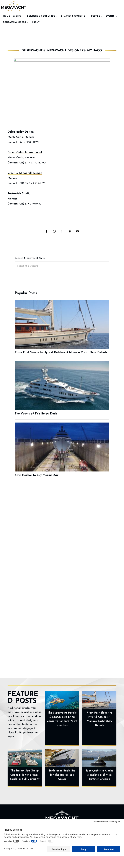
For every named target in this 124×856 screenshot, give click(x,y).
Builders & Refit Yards (41, 16)
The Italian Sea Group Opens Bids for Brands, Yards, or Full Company (24, 774)
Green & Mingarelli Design (25, 173)
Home (6, 16)
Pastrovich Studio (19, 193)
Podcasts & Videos (14, 22)
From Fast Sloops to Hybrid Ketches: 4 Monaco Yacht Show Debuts (99, 719)
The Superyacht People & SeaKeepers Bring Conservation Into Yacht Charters (62, 719)
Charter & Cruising (73, 16)
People (95, 16)
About (35, 22)
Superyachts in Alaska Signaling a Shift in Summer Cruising (99, 774)
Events (110, 16)
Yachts (17, 16)
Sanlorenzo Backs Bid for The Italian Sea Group (62, 774)
